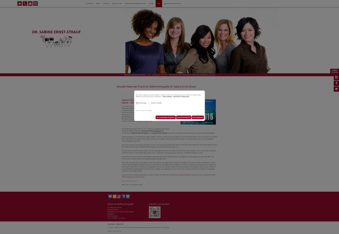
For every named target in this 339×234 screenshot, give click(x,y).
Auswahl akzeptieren (184, 117)
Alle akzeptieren (198, 117)
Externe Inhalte (156, 103)
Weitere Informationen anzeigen (144, 110)
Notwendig (142, 103)
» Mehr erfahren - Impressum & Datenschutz (175, 96)
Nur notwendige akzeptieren (165, 117)
